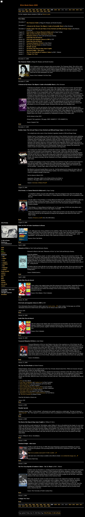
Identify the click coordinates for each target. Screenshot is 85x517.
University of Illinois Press (39, 182)
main (2, 247)
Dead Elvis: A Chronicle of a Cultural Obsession (32, 392)
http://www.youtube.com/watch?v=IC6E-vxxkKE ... (42, 452)
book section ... (52, 306)
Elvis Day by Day (24, 385)
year (3, 260)
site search (4, 284)
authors (3, 273)
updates (3, 253)
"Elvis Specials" (23, 412)
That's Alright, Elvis (25, 383)
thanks (3, 280)
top (20, 78)
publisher (5, 264)
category (4, 262)
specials (3, 275)
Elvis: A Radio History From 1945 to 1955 (31, 386)
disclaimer (4, 294)
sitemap (3, 282)
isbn (3, 265)
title (3, 256)
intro (2, 249)
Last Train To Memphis (26, 382)
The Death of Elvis (25, 391)
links (2, 278)
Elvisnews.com (37, 217)
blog (2, 276)
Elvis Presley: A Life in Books (52, 513)
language (5, 267)
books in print (5, 271)
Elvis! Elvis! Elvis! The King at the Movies (31, 388)
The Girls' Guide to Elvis (26, 389)
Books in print (46, 14)
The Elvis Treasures (26, 394)
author (4, 258)
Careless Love (38, 382)
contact (3, 286)
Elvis (21, 380)
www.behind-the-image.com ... (69, 455)
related (4, 269)
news (2, 251)
